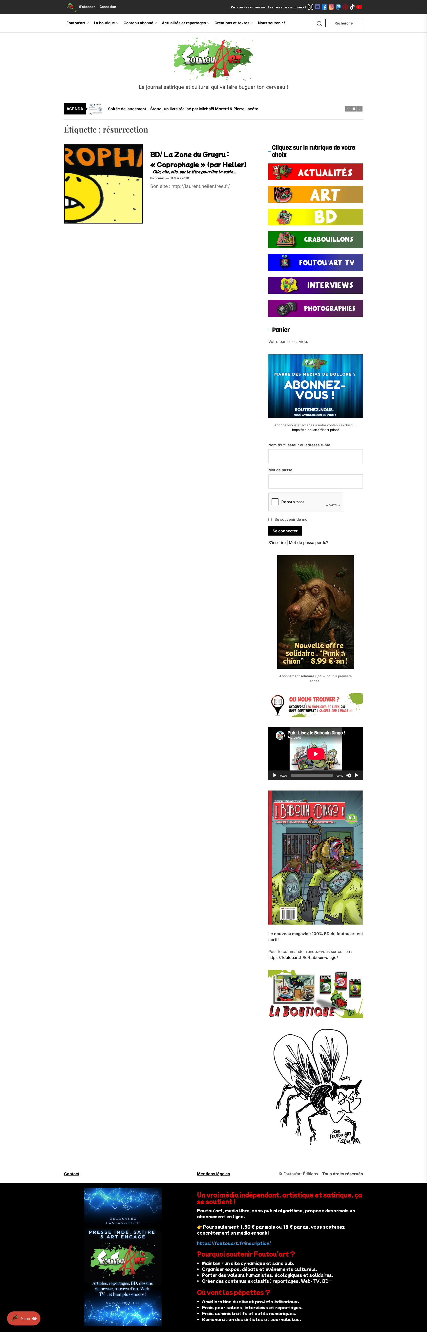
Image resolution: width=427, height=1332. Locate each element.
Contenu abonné (138, 23)
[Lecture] (274, 775)
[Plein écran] (356, 775)
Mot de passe (280, 470)
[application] (315, 754)
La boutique (104, 23)
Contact (71, 1173)
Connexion (108, 7)
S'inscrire (277, 542)
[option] (216, 108)
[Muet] (348, 775)
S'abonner (87, 7)
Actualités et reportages (184, 23)
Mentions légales (213, 1173)
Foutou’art (75, 23)
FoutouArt (157, 178)
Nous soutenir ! (271, 23)
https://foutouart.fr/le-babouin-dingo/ (303, 957)
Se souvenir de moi (291, 519)
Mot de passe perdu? (308, 542)
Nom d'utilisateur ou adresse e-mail (300, 445)
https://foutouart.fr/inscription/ (315, 430)
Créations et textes (231, 23)
